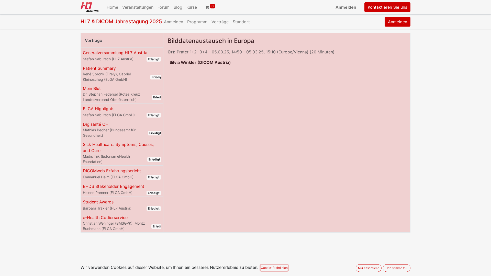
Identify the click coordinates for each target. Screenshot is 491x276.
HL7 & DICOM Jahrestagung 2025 (121, 21)
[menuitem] (112, 7)
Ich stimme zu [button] (397, 268)
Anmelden (346, 7)
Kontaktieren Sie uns (387, 7)
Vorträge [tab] (93, 40)
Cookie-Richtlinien (274, 268)
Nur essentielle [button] (368, 268)
